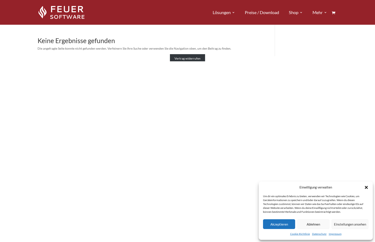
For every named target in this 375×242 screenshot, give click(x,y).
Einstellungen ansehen (350, 224)
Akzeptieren (279, 224)
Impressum (335, 234)
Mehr (317, 13)
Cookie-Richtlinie (300, 234)
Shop (293, 13)
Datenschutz (319, 234)
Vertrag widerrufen (187, 58)
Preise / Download (262, 13)
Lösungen (222, 13)
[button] (366, 187)
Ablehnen (313, 224)
